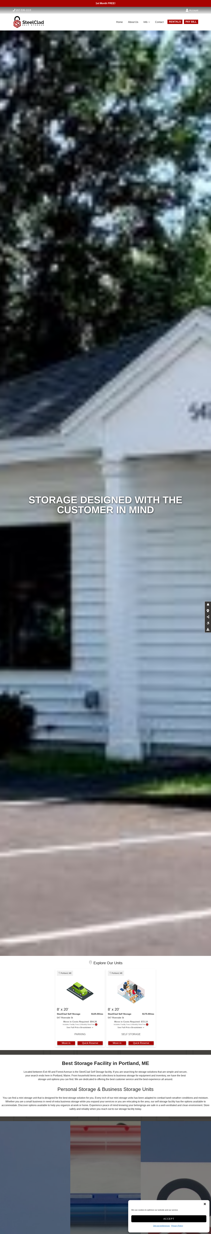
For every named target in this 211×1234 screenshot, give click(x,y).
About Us (133, 22)
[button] (204, 1204)
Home (119, 22)
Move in (66, 1043)
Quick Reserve (90, 1043)
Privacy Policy (177, 1226)
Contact (159, 22)
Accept (168, 1218)
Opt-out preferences (161, 1226)
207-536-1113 (23, 10)
